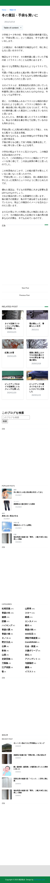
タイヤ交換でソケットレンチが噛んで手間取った (12, 326)
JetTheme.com (39, 880)
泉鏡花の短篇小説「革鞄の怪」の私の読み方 (30, 755)
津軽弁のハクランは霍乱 (23, 525)
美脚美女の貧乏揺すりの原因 (24, 504)
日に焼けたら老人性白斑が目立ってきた (28, 492)
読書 (15, 534)
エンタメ (16, 501)
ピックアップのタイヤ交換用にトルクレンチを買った (12, 386)
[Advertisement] (25, 254)
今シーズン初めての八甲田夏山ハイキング (29, 743)
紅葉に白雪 (9, 353)
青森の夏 (16, 522)
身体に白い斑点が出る (10, 516)
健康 (15, 490)
